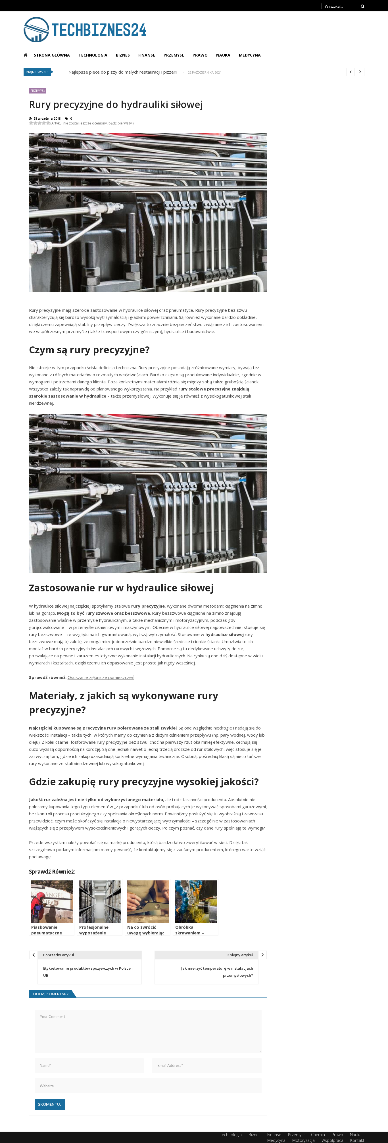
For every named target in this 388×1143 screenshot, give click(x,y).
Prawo (200, 55)
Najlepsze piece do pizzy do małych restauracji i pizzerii (122, 72)
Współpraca (332, 1140)
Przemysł (174, 55)
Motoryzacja (303, 1140)
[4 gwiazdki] (44, 123)
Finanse (146, 55)
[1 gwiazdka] (31, 123)
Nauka (223, 55)
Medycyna (250, 55)
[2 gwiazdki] (35, 123)
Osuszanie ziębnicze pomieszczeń (101, 677)
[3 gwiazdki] (39, 123)
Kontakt (357, 1140)
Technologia (92, 55)
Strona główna (52, 55)
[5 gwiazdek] (48, 123)
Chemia (318, 1134)
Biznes (123, 55)
